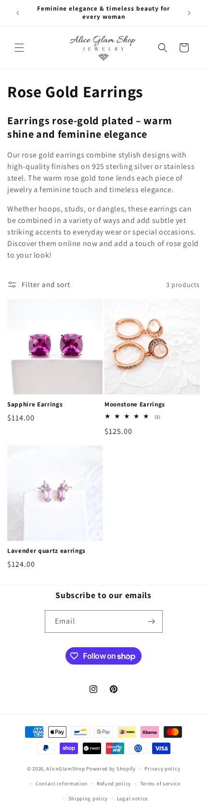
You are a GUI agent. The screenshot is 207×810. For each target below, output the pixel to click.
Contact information (62, 783)
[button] (19, 47)
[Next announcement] (189, 13)
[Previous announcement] (17, 13)
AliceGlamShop (65, 768)
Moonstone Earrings (134, 404)
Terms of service (160, 783)
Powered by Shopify (111, 768)
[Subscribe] (151, 621)
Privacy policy (162, 768)
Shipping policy (88, 798)
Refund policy (114, 783)
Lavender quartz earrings (46, 551)
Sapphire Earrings (35, 404)
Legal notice (132, 798)
